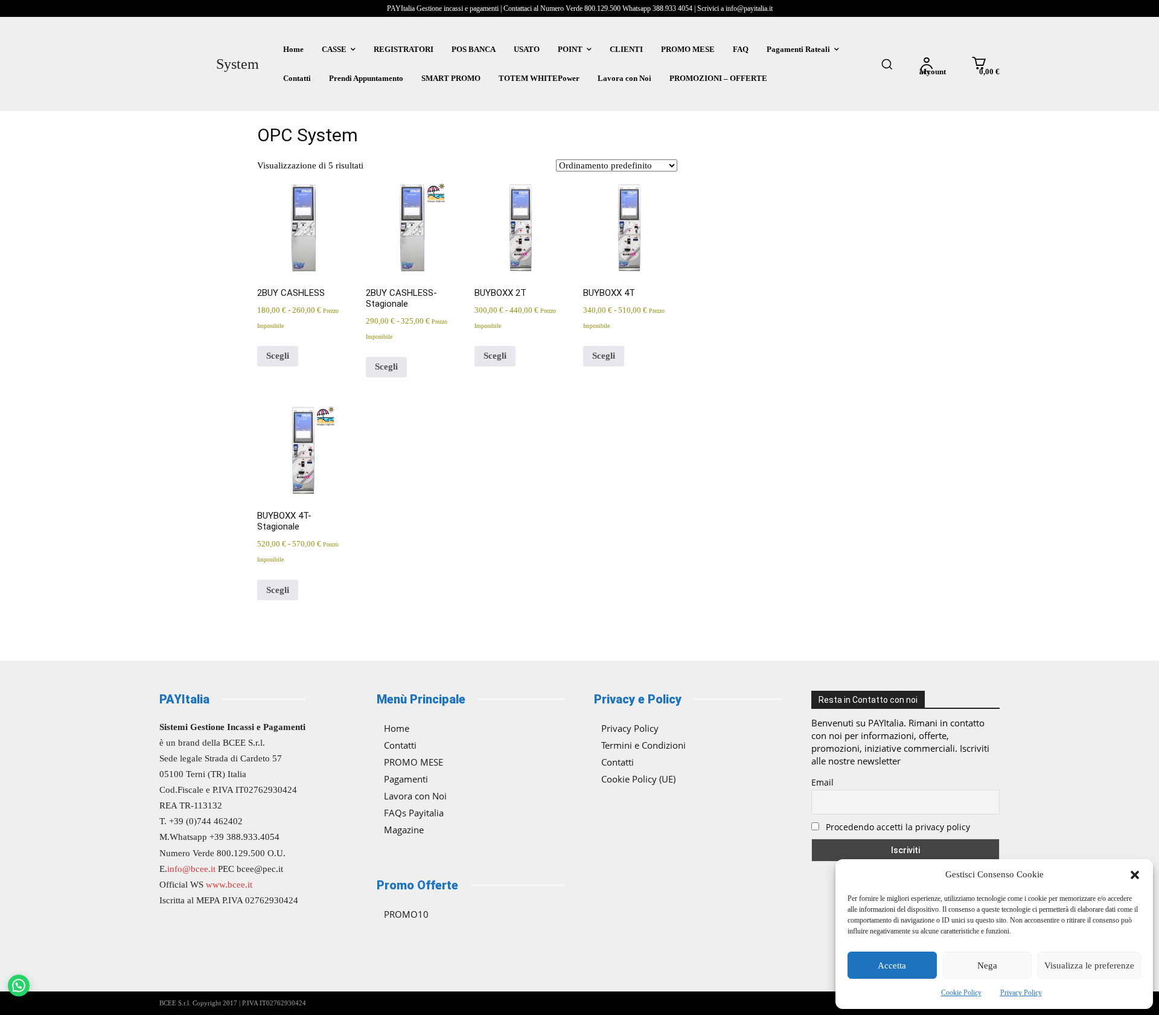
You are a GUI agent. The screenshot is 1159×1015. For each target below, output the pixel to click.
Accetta (892, 965)
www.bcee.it (229, 884)
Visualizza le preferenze (1089, 965)
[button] (1135, 875)
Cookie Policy (961, 992)
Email (822, 782)
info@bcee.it (191, 869)
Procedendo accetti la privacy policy (896, 827)
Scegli (277, 355)
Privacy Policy (1021, 992)
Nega (987, 965)
